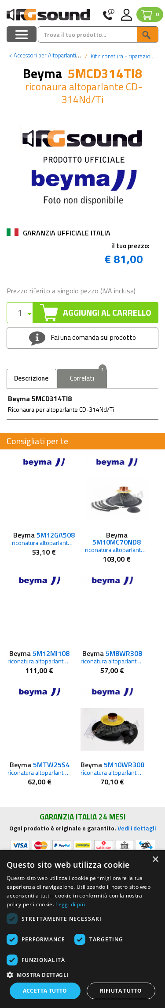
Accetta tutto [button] (45, 990)
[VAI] (147, 34)
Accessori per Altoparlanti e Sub (50, 55)
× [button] (155, 859)
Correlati (87, 376)
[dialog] (82, 929)
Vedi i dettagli (136, 828)
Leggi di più (70, 904)
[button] (82, 974)
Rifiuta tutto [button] (121, 990)
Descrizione (31, 378)
